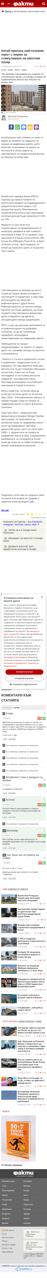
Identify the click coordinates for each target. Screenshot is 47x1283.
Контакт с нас (7, 1248)
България (28, 1181)
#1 (13, 868)
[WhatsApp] (17, 127)
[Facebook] (11, 127)
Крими (26, 1200)
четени (13, 1021)
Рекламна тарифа (9, 1245)
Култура (27, 1209)
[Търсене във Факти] (43, 3)
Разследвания (8, 1190)
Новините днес (8, 1181)
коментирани (26, 1021)
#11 (15, 735)
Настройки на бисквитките (15, 663)
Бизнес (27, 1190)
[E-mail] (30, 127)
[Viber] (36, 127)
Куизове (27, 1223)
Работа (4, 1241)
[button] (23, 684)
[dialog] (23, 641)
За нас (4, 1234)
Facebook (37, 522)
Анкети (27, 1218)
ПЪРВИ (16, 708)
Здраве (27, 1214)
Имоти (9, 11)
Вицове (5, 1223)
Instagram (8, 524)
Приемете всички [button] (24, 672)
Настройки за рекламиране (15, 657)
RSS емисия (9, 1230)
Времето (5, 1218)
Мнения (27, 1186)
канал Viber (30, 524)
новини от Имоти (18, 889)
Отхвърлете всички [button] (24, 678)
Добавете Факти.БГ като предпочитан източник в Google (34, 1246)
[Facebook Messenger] (23, 127)
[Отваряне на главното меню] (2, 3)
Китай (5, 510)
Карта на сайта (7, 1237)
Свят (4, 1186)
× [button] (42, 597)
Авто (26, 1195)
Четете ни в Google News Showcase (32, 1234)
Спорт (4, 1204)
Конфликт (6, 1214)
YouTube (19, 524)
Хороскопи (28, 1204)
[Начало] (23, 3)
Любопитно (7, 1209)
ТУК (32, 501)
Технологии (7, 1200)
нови (39, 1021)
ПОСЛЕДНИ (7, 708)
